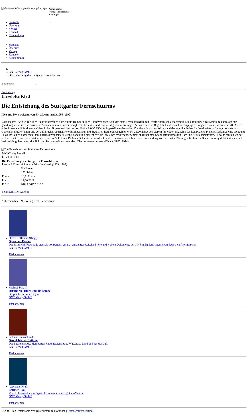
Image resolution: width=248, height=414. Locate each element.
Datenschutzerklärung (80, 410)
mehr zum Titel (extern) (15, 191)
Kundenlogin (16, 57)
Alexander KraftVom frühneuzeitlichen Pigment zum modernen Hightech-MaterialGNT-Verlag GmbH (46, 391)
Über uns (14, 25)
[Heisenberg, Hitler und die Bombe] (18, 272)
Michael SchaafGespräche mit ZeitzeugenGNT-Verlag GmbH (29, 292)
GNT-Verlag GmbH (20, 71)
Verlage (13, 28)
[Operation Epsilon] (18, 223)
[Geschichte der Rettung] (18, 322)
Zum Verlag (8, 92)
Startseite (14, 22)
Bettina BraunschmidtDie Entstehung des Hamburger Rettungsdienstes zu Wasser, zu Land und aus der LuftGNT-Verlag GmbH (58, 341)
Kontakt (13, 32)
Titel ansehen (16, 254)
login (16, 35)
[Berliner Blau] (18, 371)
